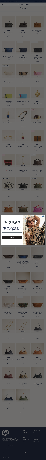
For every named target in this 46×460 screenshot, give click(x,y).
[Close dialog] (43, 216)
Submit (12, 237)
